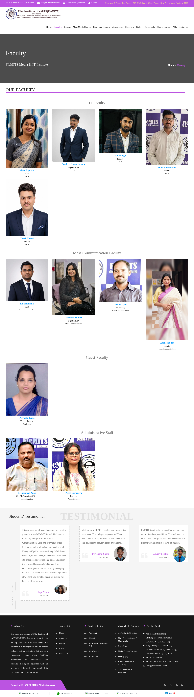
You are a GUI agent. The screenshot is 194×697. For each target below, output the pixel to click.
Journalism (122, 646)
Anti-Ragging (94, 651)
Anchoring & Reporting (127, 633)
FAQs (174, 27)
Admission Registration (75, 3)
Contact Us (183, 27)
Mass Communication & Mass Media (128, 639)
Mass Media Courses (82, 27)
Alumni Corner (163, 27)
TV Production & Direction (125, 670)
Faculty (62, 643)
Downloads (150, 27)
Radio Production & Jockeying (126, 662)
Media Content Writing (127, 651)
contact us (33, 693)
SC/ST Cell (93, 656)
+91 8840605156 (67, 693)
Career (94, 3)
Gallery (139, 27)
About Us (63, 638)
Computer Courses (101, 27)
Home (49, 27)
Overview (58, 27)
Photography (123, 656)
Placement (129, 27)
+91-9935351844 (101, 693)
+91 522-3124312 (132, 693)
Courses (67, 27)
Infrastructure (117, 27)
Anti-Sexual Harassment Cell (98, 644)
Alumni (92, 638)
